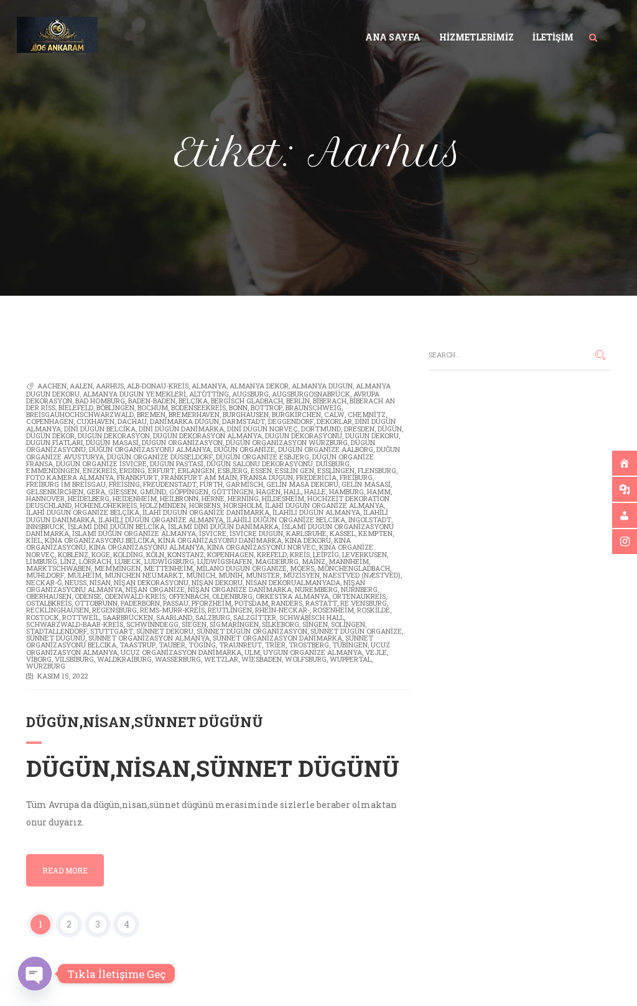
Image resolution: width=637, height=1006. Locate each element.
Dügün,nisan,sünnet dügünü (144, 722)
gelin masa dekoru (302, 484)
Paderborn (140, 603)
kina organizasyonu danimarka (220, 540)
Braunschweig (314, 407)
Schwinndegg (152, 624)
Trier (275, 644)
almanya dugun (322, 385)
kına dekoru (308, 540)
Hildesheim (283, 498)
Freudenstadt (170, 484)
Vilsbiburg (74, 659)
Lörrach (95, 561)
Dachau (132, 421)
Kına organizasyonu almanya (146, 547)
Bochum (152, 407)
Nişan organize (155, 589)
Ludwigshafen (224, 561)
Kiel (34, 540)
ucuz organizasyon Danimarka (181, 652)
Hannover (45, 498)
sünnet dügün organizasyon (252, 631)
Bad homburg (100, 400)
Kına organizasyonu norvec (261, 547)
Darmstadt (243, 421)
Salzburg (212, 617)
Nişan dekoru (217, 582)
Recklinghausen (57, 609)
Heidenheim (135, 498)
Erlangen (196, 470)
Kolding (128, 554)
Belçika (193, 400)
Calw (334, 414)
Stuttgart (111, 631)
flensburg (377, 470)
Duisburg (333, 463)
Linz (68, 561)
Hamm (379, 491)
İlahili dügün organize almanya (160, 519)
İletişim (553, 37)
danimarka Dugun (184, 421)
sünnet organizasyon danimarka (277, 637)
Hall (292, 491)
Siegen (194, 624)
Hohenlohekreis (106, 505)
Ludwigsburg (169, 561)
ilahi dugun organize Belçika (82, 512)
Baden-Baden (151, 400)
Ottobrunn (96, 603)
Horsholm (242, 505)
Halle (315, 491)
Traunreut (240, 644)
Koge (100, 554)
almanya (209, 385)
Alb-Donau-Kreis (157, 385)
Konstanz (185, 554)
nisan (100, 582)
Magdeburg (277, 561)
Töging (202, 644)
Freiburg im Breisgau (66, 484)
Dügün (390, 428)
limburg (41, 561)
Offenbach (189, 596)
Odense (88, 596)
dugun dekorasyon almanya (207, 435)
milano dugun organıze (241, 568)
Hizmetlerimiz (476, 37)
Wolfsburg (306, 659)
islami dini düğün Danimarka (223, 526)
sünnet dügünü (55, 637)
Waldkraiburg (124, 659)
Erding (132, 470)
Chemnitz (367, 414)
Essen (261, 470)
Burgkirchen (296, 414)
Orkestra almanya (292, 596)
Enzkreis (99, 470)
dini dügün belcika (100, 428)
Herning (243, 498)
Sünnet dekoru (164, 631)
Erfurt (161, 470)
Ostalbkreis (49, 603)
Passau (175, 603)
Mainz (313, 561)
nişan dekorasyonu (151, 582)
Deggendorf (291, 421)
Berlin (298, 400)
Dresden (359, 428)
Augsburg (250, 393)
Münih (230, 575)
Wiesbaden (261, 659)
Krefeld (272, 554)
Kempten (375, 533)
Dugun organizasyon (182, 442)
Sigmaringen (234, 624)
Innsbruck (45, 526)
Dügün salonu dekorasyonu (260, 463)
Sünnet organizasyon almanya (149, 637)
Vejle (376, 652)
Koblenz (73, 554)
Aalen (81, 385)
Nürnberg (359, 589)
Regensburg (114, 609)
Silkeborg (280, 624)
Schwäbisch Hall (311, 617)
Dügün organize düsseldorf (160, 456)
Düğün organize (244, 449)
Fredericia (316, 477)
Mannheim (348, 561)
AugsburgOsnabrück (311, 393)
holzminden (163, 505)
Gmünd (153, 491)
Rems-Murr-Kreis (172, 609)
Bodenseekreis (198, 407)
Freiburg (356, 477)
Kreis (300, 554)
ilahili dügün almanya (316, 512)
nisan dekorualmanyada (293, 582)
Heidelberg (88, 498)
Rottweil (81, 617)
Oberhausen (49, 596)
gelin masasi (366, 484)
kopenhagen (230, 554)
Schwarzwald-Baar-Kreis (74, 624)
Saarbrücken (128, 617)
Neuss (75, 582)
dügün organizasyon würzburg (287, 442)
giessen (122, 491)
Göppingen (188, 491)
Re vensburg (363, 603)
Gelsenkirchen (54, 491)
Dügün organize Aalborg (325, 449)
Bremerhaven (194, 414)
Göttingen (232, 491)
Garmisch (244, 484)
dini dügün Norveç (262, 428)
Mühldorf (45, 575)
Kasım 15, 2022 (62, 675)
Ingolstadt (369, 519)
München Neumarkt (144, 575)
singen (315, 624)
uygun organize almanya (312, 652)
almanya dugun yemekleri (134, 393)
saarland (174, 617)
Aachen (52, 385)
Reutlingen (230, 609)
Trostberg (309, 644)
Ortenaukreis (359, 596)
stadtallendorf (56, 631)
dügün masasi (112, 442)
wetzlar (221, 659)
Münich (200, 575)
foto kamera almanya (70, 477)
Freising (124, 484)
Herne (213, 498)
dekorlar (334, 421)
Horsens (204, 505)
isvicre (212, 533)
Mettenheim (168, 568)
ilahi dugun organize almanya (324, 505)
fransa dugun (266, 477)
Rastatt (321, 603)
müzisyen (301, 575)
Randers (286, 603)
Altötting (209, 393)
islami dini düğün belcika (116, 526)
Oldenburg (232, 596)
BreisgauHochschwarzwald (80, 414)
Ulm (252, 652)
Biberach (329, 400)
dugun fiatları (54, 442)
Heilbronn (179, 498)
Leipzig (326, 554)
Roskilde (373, 609)
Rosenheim (333, 609)
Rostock (42, 617)
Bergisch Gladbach (247, 400)
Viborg (39, 659)
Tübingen (350, 644)
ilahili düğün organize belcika (285, 519)
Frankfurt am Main (199, 477)
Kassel (342, 533)
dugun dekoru (372, 435)
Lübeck (127, 561)
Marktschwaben (58, 568)
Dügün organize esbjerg (262, 456)
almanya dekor (259, 385)
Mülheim (84, 575)
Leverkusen (364, 554)
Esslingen (336, 470)
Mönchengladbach (353, 568)
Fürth (211, 484)
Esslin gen (294, 470)
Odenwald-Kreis (135, 596)
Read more (65, 870)
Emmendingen (53, 470)
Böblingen (115, 407)
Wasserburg (178, 659)
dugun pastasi (176, 463)
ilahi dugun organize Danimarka (205, 512)
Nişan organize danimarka (240, 589)
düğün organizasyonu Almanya (150, 449)
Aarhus (110, 385)
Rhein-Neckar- (282, 609)
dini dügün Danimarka (181, 428)
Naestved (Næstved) (362, 575)
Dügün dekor (50, 435)
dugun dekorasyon (114, 435)
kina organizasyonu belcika (100, 540)
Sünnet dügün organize (356, 631)
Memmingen (117, 568)
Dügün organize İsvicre (101, 463)
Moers (302, 568)
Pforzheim (211, 603)
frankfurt (137, 477)
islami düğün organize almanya (134, 533)
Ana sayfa (393, 37)
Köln (155, 554)
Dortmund (321, 428)
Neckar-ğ (44, 582)
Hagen (268, 491)
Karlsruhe (306, 533)
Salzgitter (254, 617)
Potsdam (251, 603)
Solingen (348, 624)
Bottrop (266, 407)
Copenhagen (49, 421)
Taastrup (137, 644)
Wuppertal (350, 659)
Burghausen (246, 414)
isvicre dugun (256, 533)
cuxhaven (95, 421)
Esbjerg (233, 470)
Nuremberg (316, 589)
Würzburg (45, 665)
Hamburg (346, 491)
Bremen (151, 414)
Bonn (238, 407)
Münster (263, 575)
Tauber (172, 644)
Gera (95, 491)
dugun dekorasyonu (303, 435)
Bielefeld (75, 407)
